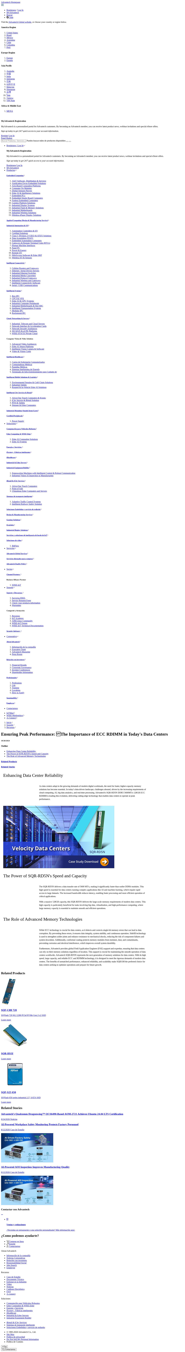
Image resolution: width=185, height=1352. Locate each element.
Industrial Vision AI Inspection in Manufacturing (32, 475)
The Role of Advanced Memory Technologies (26, 756)
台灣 (9, 92)
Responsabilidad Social (16, 1263)
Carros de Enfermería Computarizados (28, 362)
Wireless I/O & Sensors (22, 258)
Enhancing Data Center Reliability (21, 751)
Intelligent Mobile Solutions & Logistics (22, 377)
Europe (10, 58)
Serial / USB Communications (25, 285)
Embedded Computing (15, 176)
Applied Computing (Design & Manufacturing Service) (27, 220)
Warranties (16, 605)
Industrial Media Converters (24, 275)
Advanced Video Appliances (24, 344)
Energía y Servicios (14, 447)
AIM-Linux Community (22, 621)
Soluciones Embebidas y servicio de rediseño (23, 509)
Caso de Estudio (13, 1277)
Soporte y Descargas (14, 593)
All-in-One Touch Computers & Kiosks (29, 398)
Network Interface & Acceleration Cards (29, 326)
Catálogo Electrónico (16, 1289)
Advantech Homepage (10, 2)
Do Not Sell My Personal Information (23, 1339)
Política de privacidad (16, 1337)
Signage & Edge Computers (24, 405)
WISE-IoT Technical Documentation (27, 626)
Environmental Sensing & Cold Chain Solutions (32, 382)
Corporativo (12, 636)
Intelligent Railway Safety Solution (27, 504)
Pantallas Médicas (19, 367)
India (9, 76)
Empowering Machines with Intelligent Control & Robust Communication (43, 473)
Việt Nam (11, 100)
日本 (9, 81)
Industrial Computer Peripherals (25, 303)
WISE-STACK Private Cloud (24, 333)
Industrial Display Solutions (17, 530)
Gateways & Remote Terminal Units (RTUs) (31, 243)
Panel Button (6, 138)
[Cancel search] (70, 141)
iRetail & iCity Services (16, 481)
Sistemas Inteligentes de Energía (25, 369)
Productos (11, 170)
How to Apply (18, 693)
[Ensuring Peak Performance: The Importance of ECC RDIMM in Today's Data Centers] (58, 867)
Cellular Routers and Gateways (25, 268)
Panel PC (16, 248)
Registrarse (11, 10)
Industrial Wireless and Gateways (26, 280)
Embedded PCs (18, 195)
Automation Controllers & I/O (25, 231)
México (10, 37)
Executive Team (19, 649)
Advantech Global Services (17, 554)
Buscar (9, 15)
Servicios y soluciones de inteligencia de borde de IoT (27, 535)
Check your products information (26, 603)
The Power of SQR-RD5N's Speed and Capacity (27, 754)
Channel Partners (13, 574)
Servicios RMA (18, 598)
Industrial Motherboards (22, 210)
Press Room (17, 654)
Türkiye (10, 98)
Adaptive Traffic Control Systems (26, 501)
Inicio (9, 722)
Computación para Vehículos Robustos (21, 429)
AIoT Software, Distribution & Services (29, 181)
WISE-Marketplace (15, 715)
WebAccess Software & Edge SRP (27, 255)
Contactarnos (12, 708)
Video (9, 1284)
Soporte (10, 587)
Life (13, 685)
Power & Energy (19, 250)
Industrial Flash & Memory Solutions (28, 208)
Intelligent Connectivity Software (26, 283)
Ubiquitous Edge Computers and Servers (29, 491)
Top (5, 1347)
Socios (9, 569)
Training (15, 688)
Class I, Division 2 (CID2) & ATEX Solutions (31, 236)
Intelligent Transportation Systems (26, 308)
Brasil (9, 35)
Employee (10, 703)
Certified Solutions (20, 233)
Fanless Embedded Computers (25, 200)
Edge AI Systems (19, 442)
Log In (20, 10)
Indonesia (11, 79)
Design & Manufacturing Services (19, 515)
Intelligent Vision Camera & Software (28, 349)
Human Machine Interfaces (23, 245)
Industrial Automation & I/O (17, 226)
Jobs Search (12, 1265)
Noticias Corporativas (16, 1258)
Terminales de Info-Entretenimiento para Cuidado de (34, 372)
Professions (17, 683)
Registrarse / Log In (15, 145)
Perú (8, 47)
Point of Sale (17, 488)
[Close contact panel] (2, 1215)
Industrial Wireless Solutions (24, 213)
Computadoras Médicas (22, 364)
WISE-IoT (16, 585)
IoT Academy (18, 618)
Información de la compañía (24, 647)
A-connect (11, 1294)
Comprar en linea (16, 1241)
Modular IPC (17, 311)
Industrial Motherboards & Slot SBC (27, 306)
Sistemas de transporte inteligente (19, 496)
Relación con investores (16, 660)
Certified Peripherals (15, 416)
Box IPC (16, 296)
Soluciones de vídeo (14, 540)
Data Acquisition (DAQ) (22, 238)
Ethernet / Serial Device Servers (25, 271)
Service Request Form (21, 600)
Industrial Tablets (19, 385)
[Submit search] (67, 141)
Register (4, 136)
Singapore (11, 89)
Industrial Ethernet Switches (24, 273)
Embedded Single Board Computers (27, 198)
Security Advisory (14, 631)
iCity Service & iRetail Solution (25, 400)
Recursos (16, 616)
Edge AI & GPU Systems (23, 301)
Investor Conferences (21, 670)
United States (12, 33)
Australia (10, 71)
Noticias (10, 1287)
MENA (10, 111)
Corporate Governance (21, 667)
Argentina (11, 40)
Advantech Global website (20, 22)
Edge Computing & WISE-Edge (19, 434)
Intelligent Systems (14, 291)
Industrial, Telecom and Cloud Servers (28, 324)
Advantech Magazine (21, 652)
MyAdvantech (13, 12)
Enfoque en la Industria (16, 1282)
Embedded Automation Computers (27, 240)
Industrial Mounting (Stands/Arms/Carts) (22, 411)
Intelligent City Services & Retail (19, 393)
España (10, 60)
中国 (9, 74)
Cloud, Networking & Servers (18, 318)
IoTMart (10, 713)
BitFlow (15, 546)
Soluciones (11, 423)
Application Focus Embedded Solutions (29, 183)
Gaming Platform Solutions (23, 203)
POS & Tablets (18, 403)
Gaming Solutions (13, 520)
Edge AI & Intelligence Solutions (26, 193)
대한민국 (11, 84)
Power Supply (18, 421)
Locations (16, 690)
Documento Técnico (15, 1279)
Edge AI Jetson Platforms (23, 346)
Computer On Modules (22, 188)
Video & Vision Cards (21, 351)
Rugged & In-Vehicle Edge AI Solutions (29, 387)
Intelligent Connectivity (16, 263)
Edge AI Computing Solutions (25, 439)
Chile (11, 17)
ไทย (8, 95)
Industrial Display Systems (23, 205)
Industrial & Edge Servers (17, 463)
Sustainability (12, 698)
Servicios (10, 548)
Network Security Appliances (24, 328)
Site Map (10, 1334)
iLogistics (10, 525)
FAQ (9, 1291)
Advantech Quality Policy (16, 564)
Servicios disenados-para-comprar (20, 559)
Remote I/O (17, 253)
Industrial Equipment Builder (18, 468)
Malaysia (10, 87)
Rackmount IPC (19, 313)
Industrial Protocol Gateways (24, 278)
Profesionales (12, 678)
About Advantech (13, 642)
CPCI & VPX (18, 298)
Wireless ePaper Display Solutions (26, 215)
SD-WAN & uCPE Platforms (24, 331)
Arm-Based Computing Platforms (26, 186)
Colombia (11, 45)
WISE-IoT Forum (19, 623)
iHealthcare (11, 457)
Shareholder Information (22, 672)
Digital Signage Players (22, 191)
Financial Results (19, 665)
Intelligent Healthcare (15, 357)
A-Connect (11, 718)
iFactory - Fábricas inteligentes (18, 452)
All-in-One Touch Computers (24, 486)
